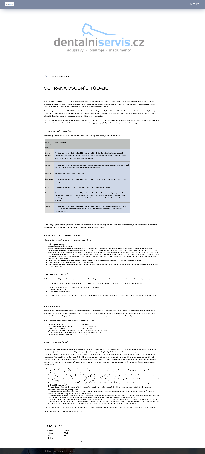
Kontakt (194, 4)
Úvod (47, 76)
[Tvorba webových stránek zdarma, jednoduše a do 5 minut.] (62, 451)
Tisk (65, 451)
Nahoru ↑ (73, 451)
